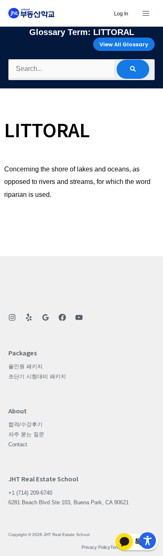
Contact (17, 444)
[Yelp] (29, 317)
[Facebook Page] (62, 317)
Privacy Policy (96, 547)
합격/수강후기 (25, 424)
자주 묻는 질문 (26, 434)
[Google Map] (45, 317)
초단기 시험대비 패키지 (37, 376)
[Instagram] (12, 317)
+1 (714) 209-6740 (30, 493)
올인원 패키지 (25, 366)
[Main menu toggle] (146, 13)
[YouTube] (79, 317)
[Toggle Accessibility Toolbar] (147, 540)
